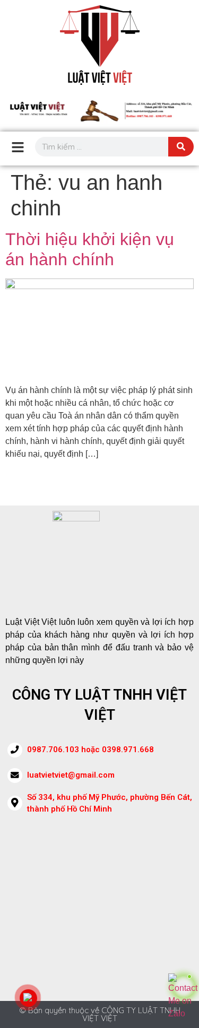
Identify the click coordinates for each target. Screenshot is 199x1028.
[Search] (181, 146)
